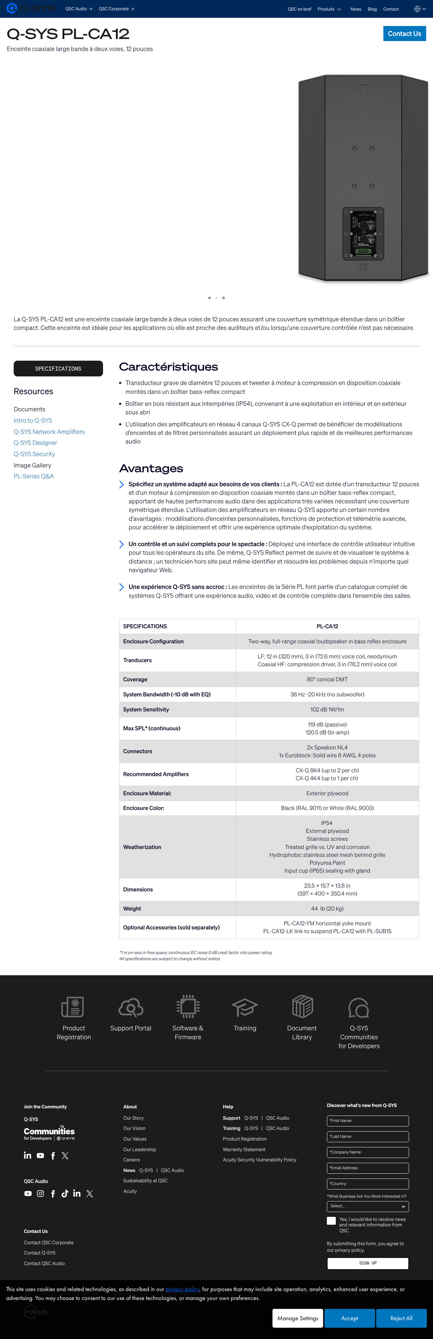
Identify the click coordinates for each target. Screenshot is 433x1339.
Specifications (58, 368)
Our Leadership (140, 1149)
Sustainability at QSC (146, 1180)
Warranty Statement (244, 1149)
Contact (391, 9)
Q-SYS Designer (35, 443)
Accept (349, 1318)
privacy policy (349, 1250)
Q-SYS (31, 1119)
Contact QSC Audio (44, 1263)
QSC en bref (299, 9)
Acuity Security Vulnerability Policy (259, 1160)
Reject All (401, 1318)
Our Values (135, 1139)
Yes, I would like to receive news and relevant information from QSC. (372, 1225)
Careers (132, 1160)
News (356, 9)
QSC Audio (36, 1183)
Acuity (130, 1191)
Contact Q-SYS (39, 1253)
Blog (372, 9)
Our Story (134, 1118)
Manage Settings (297, 1318)
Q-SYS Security (34, 454)
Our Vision (135, 1128)
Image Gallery (32, 465)
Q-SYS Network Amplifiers (49, 432)
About (130, 1107)
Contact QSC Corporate (49, 1242)
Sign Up (368, 1263)
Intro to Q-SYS (33, 420)
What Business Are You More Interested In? (366, 1196)
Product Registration (245, 1139)
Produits (326, 9)
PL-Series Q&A (34, 476)
